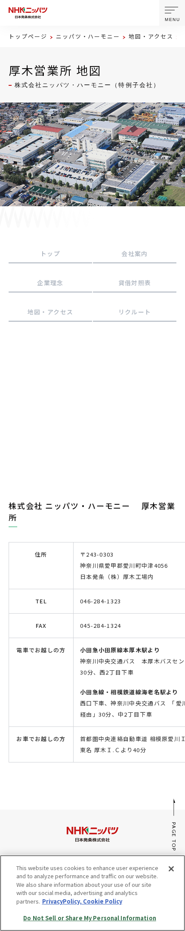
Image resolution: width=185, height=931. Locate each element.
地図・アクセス (151, 36)
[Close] (171, 868)
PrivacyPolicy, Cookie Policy (82, 901)
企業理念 (50, 282)
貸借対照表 (134, 282)
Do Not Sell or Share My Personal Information (89, 918)
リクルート (134, 311)
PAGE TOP (174, 836)
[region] (92, 893)
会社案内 (134, 253)
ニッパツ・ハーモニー (88, 36)
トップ (50, 253)
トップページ (28, 36)
